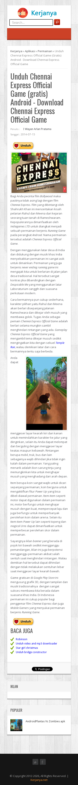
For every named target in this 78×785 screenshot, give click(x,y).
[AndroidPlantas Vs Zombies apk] (16, 725)
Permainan (45, 51)
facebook (43, 764)
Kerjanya (16, 51)
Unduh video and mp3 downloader (36, 643)
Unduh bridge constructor (31, 652)
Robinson (21, 639)
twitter (35, 764)
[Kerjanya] (39, 17)
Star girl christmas (27, 647)
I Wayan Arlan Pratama (37, 129)
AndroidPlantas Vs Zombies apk (45, 721)
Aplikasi (30, 51)
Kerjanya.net (39, 780)
